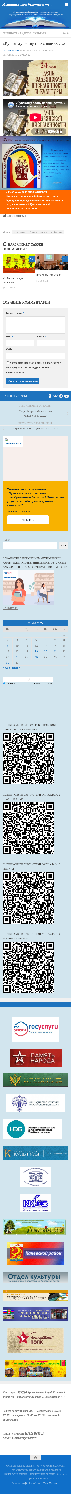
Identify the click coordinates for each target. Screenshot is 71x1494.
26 (36, 657)
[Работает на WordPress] (25, 1483)
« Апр (6, 667)
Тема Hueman (51, 1483)
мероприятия (20, 232)
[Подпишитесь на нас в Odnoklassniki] (50, 396)
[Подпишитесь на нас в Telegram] (61, 396)
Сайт (9, 349)
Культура (39, 33)
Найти (63, 545)
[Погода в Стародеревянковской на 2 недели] (43, 683)
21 (55, 651)
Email (41, 336)
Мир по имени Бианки (49, 275)
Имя (9, 336)
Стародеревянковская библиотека (46, 232)
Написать (28, 519)
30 (7, 662)
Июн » (16, 667)
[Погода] (8, 683)
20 (45, 651)
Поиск (6, 539)
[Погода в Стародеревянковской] (28, 680)
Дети (27, 33)
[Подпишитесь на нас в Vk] (55, 396)
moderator (11, 50)
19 (36, 651)
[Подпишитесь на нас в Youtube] (66, 396)
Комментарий (15, 312)
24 (17, 657)
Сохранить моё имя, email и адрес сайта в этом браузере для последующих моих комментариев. (33, 367)
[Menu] (66, 4)
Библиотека (12, 33)
